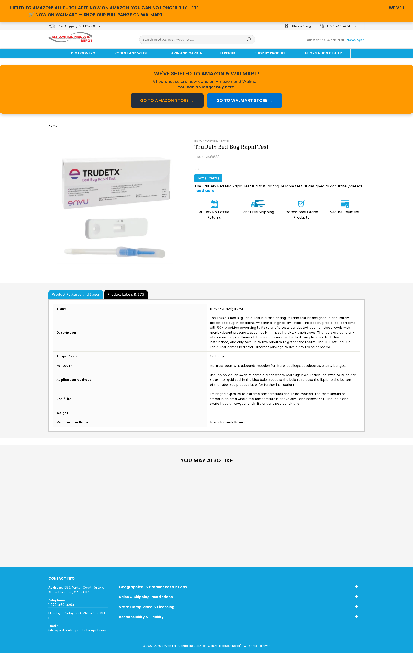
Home (53, 126)
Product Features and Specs (76, 294)
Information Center (323, 53)
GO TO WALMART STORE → (244, 100)
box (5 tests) (208, 178)
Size (197, 168)
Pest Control (84, 53)
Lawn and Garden (186, 53)
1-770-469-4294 (338, 26)
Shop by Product (270, 53)
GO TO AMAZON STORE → (167, 100)
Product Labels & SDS (126, 294)
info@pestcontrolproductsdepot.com (77, 630)
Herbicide (228, 53)
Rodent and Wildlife (133, 53)
